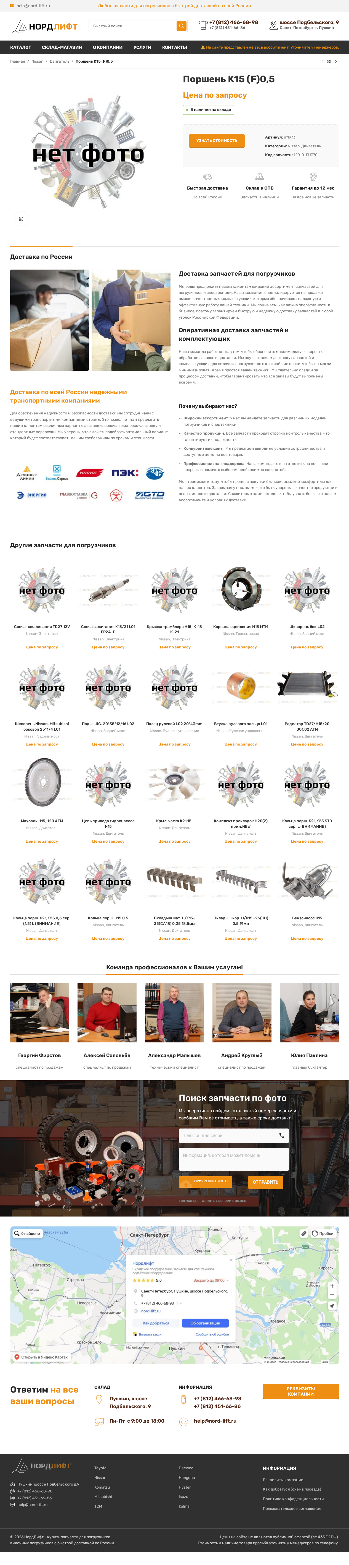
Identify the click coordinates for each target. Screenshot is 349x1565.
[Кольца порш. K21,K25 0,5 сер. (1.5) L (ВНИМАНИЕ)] (42, 881)
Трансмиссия (247, 634)
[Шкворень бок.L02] (307, 589)
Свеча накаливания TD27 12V (42, 626)
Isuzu (183, 1496)
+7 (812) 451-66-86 (34, 1498)
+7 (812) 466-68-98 (34, 1491)
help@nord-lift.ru (33, 5)
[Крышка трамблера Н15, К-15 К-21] (174, 589)
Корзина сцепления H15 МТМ (240, 626)
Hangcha (187, 1477)
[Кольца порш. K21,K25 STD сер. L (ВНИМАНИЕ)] (307, 784)
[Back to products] (329, 61)
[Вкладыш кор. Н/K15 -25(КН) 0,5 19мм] (241, 881)
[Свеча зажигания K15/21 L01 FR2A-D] (108, 589)
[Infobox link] (228, 26)
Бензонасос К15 (307, 918)
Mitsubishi (103, 1496)
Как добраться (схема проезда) (292, 1489)
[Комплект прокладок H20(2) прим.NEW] (241, 784)
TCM (98, 1506)
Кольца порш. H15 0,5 (108, 918)
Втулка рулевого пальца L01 (240, 724)
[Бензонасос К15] (307, 881)
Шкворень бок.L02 (307, 626)
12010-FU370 (306, 155)
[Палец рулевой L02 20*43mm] (174, 686)
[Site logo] (44, 25)
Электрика (48, 634)
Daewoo (186, 1468)
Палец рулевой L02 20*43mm (174, 724)
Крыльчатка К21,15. (174, 821)
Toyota (100, 1468)
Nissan (37, 61)
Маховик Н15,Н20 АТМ (42, 821)
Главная (17, 61)
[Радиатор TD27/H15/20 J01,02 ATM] (307, 686)
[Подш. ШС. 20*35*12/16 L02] (108, 686)
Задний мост (313, 634)
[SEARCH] (182, 26)
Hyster (185, 1487)
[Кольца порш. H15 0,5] (108, 881)
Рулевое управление (181, 731)
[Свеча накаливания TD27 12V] (42, 589)
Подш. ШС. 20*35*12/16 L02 (108, 724)
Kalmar (185, 1506)
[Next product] (335, 61)
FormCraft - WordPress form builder (213, 1201)
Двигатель (59, 61)
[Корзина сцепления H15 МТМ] (241, 589)
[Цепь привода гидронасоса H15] (108, 784)
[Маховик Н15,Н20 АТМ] (42, 784)
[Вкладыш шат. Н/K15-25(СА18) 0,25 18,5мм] (174, 881)
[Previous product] (322, 61)
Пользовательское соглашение (292, 1508)
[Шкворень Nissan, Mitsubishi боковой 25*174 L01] (42, 686)
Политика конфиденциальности (293, 1499)
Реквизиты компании (301, 1391)
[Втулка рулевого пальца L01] (241, 686)
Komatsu (102, 1487)
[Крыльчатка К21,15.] (174, 784)
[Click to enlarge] (21, 219)
